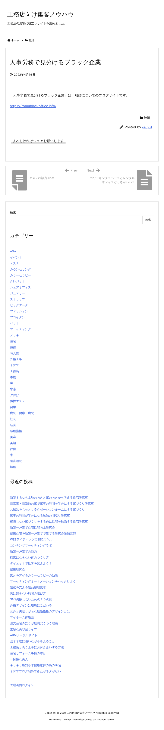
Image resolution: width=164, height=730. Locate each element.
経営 (13, 425)
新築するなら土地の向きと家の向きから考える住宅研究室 (49, 497)
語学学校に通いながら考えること (32, 641)
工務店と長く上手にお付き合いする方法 (37, 647)
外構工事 (16, 359)
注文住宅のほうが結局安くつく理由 (34, 623)
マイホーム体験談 (22, 617)
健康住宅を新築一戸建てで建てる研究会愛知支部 (43, 533)
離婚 (31, 40)
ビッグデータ (19, 305)
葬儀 (13, 449)
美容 (13, 437)
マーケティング (20, 329)
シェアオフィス (20, 287)
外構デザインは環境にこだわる (31, 605)
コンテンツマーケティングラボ (31, 545)
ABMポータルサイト (23, 635)
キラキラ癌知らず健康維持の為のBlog (35, 665)
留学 (13, 407)
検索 (13, 212)
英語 (13, 443)
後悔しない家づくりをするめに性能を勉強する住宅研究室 (49, 521)
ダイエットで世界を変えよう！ (31, 563)
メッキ (14, 335)
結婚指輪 (16, 431)
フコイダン (17, 317)
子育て (14, 365)
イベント (16, 257)
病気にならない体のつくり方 (29, 557)
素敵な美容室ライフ (23, 629)
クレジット (17, 281)
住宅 (13, 341)
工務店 (14, 371)
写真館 (14, 353)
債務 (13, 347)
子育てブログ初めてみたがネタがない (35, 671)
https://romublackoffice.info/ (33, 106)
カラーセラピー (20, 275)
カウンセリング (20, 269)
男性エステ (17, 401)
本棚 (13, 377)
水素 (13, 389)
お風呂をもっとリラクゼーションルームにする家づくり (47, 509)
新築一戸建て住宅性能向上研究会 (32, 527)
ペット (14, 323)
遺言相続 (16, 461)
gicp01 (147, 127)
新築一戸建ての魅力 (23, 551)
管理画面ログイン (22, 685)
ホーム (15, 40)
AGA (13, 251)
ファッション (19, 311)
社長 (13, 419)
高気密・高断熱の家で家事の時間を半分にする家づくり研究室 (52, 503)
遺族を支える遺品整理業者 (28, 587)
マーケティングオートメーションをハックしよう (43, 581)
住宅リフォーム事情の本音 (28, 653)
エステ (14, 263)
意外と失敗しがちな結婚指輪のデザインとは (40, 611)
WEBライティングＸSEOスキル (31, 539)
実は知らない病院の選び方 (28, 593)
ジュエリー (17, 293)
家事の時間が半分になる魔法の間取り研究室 (40, 515)
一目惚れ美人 (19, 659)
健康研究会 (17, 569)
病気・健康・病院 (22, 413)
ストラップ (17, 299)
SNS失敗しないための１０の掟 (31, 599)
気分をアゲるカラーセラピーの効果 (34, 575)
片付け (14, 395)
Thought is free (105, 719)
